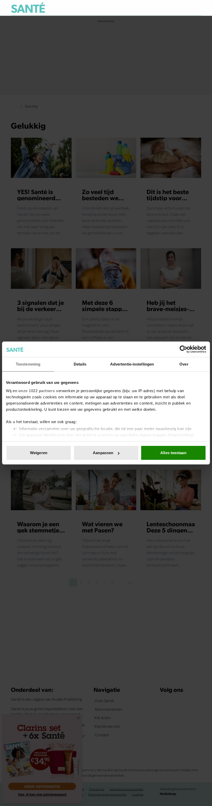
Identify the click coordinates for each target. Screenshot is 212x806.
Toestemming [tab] (28, 364)
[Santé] (28, 7)
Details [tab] (80, 364)
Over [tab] (183, 364)
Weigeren (38, 453)
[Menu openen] (165, 8)
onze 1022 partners (36, 391)
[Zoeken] (197, 8)
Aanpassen (103, 453)
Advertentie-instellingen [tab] (132, 364)
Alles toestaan (173, 453)
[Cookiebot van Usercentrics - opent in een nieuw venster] (183, 349)
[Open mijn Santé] (182, 8)
